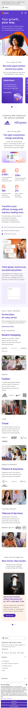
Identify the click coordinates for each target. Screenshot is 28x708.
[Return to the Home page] (5, 13)
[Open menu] (25, 13)
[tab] (11, 107)
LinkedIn (14, 652)
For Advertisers (5, 661)
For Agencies (5, 668)
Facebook (6, 652)
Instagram (21, 652)
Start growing (7, 92)
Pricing (3, 670)
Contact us (5, 649)
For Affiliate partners (7, 665)
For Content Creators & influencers (10, 663)
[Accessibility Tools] (22, 13)
